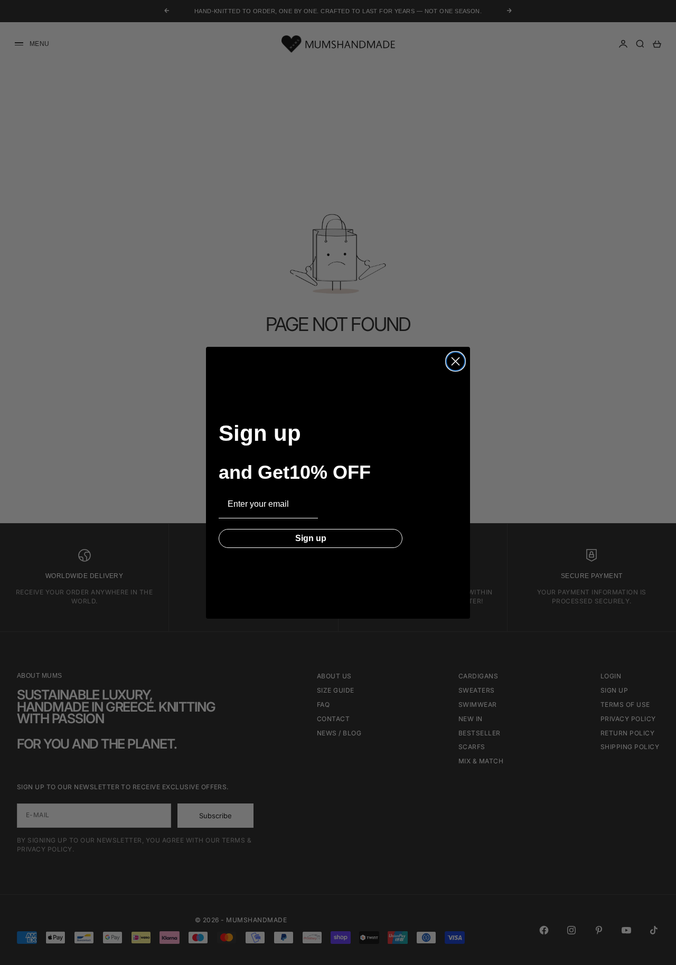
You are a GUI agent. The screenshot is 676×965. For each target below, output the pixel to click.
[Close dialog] (455, 361)
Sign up (310, 538)
